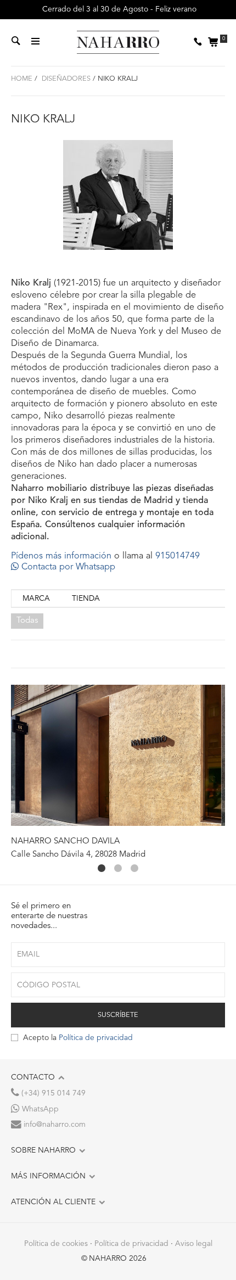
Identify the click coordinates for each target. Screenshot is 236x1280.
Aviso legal (193, 1244)
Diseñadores (65, 78)
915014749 (177, 556)
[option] (118, 772)
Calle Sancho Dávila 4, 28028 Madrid (78, 855)
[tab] (36, 598)
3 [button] (134, 868)
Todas (27, 621)
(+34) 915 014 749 (52, 1093)
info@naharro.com (53, 1124)
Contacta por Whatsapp (67, 567)
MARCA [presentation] (36, 598)
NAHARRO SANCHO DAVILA (65, 841)
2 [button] (118, 868)
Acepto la (78, 1038)
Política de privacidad (96, 1038)
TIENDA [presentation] (86, 598)
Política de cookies (56, 1244)
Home (21, 78)
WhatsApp (39, 1109)
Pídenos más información (61, 556)
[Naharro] (118, 43)
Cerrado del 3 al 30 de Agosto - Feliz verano (118, 9)
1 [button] (101, 868)
